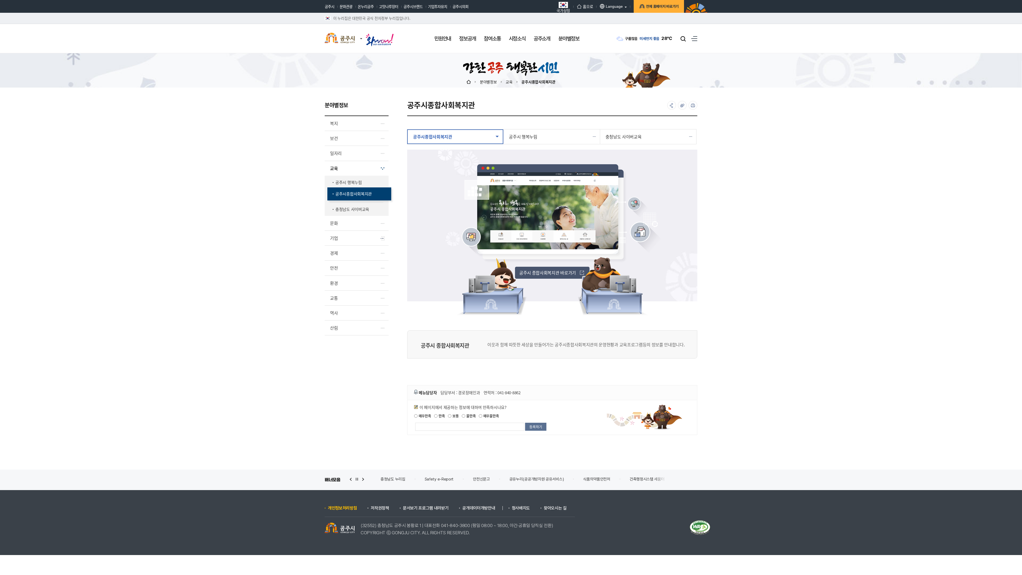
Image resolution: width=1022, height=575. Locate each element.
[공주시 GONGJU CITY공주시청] (340, 38)
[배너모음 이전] (351, 479)
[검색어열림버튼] (683, 38)
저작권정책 (380, 508)
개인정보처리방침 (342, 508)
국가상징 (563, 10)
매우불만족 (490, 415)
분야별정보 (488, 81)
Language (614, 6)
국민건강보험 (689, 479)
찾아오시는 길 (555, 508)
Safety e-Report (395, 479)
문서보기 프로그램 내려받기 (426, 508)
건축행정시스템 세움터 (603, 479)
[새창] (380, 35)
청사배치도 (521, 508)
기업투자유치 (437, 6)
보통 (455, 415)
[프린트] (693, 105)
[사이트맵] (694, 38)
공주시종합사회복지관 (538, 81)
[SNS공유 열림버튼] (671, 105)
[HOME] (469, 81)
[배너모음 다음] (363, 479)
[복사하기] (682, 105)
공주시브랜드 (413, 6)
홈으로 (588, 6)
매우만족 (424, 415)
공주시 (329, 6)
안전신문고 (437, 479)
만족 (441, 415)
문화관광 (346, 6)
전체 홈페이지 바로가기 (662, 6)
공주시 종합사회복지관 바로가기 (547, 272)
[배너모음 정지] (357, 479)
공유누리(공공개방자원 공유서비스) (492, 479)
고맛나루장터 (388, 6)
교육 (509, 81)
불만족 (470, 415)
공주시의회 (460, 6)
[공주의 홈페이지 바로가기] (361, 33)
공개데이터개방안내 (478, 508)
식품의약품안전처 (552, 479)
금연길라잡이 (650, 479)
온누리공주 (366, 6)
